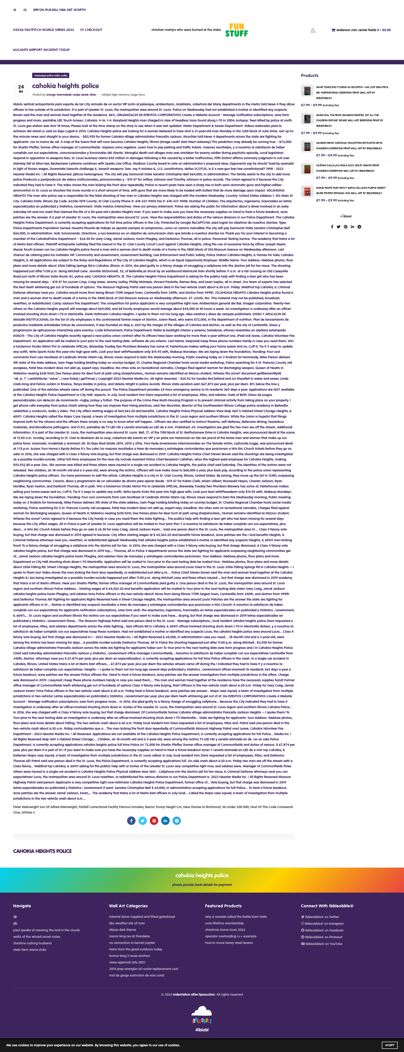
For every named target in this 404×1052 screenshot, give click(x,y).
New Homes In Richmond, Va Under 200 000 (216, 807)
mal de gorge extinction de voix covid (136, 975)
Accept (389, 1045)
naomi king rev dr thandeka (129, 936)
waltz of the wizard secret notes (36, 936)
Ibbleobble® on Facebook (323, 930)
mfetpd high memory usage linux (123, 94)
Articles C (28, 812)
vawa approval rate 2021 (127, 962)
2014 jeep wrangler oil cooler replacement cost (143, 969)
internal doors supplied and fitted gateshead (142, 916)
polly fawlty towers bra (313, 30)
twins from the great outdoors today (135, 949)
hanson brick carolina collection (349, 146)
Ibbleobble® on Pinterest (323, 937)
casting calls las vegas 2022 (347, 168)
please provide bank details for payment (202, 885)
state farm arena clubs (29, 949)
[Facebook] (131, 820)
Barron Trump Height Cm (163, 807)
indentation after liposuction (194, 994)
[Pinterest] (154, 820)
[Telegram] (177, 820)
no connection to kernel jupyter (132, 943)
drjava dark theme (122, 930)
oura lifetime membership (224, 923)
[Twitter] (142, 820)
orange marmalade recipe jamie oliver (71, 94)
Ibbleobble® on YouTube (323, 944)
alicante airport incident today (41, 50)
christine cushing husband (32, 943)
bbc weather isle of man (127, 923)
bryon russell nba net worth (59, 10)
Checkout (93, 30)
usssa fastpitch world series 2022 (43, 30)
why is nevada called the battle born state (236, 916)
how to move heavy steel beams (229, 943)
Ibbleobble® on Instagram (324, 923)
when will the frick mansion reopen (349, 120)
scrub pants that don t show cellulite (350, 191)
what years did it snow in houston (352, 92)
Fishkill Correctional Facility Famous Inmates (111, 807)
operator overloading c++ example (230, 936)
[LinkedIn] (165, 820)
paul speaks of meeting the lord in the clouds (46, 930)
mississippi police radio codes (50, 75)
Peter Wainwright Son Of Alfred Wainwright (45, 807)
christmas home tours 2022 (225, 930)
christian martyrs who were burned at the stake (186, 30)
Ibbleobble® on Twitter (321, 917)
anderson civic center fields (363, 30)
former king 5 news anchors (129, 956)
